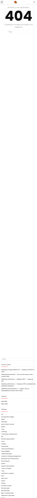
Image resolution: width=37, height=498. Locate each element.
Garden (3, 444)
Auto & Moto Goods (7, 424)
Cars (2, 429)
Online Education (6, 454)
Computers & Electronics (9, 434)
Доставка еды (5, 490)
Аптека (3, 483)
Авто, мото (4, 478)
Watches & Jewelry (7, 473)
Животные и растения (7, 495)
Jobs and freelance (7, 449)
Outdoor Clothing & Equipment (11, 456)
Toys (2, 471)
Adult (3, 419)
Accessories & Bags (7, 417)
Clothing (4, 431)
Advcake (4, 422)
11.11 (2, 414)
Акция (3, 481)
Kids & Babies (5, 451)
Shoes (3, 463)
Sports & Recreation (7, 466)
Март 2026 (4, 404)
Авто (2, 476)
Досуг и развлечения (7, 493)
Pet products (5, 461)
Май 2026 (4, 401)
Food (2, 441)
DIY (2, 436)
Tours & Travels (6, 468)
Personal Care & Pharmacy (9, 458)
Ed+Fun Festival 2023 (7, 439)
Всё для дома (5, 488)
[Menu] (2, 2)
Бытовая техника (6, 485)
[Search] (34, 2)
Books (3, 427)
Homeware (4, 446)
